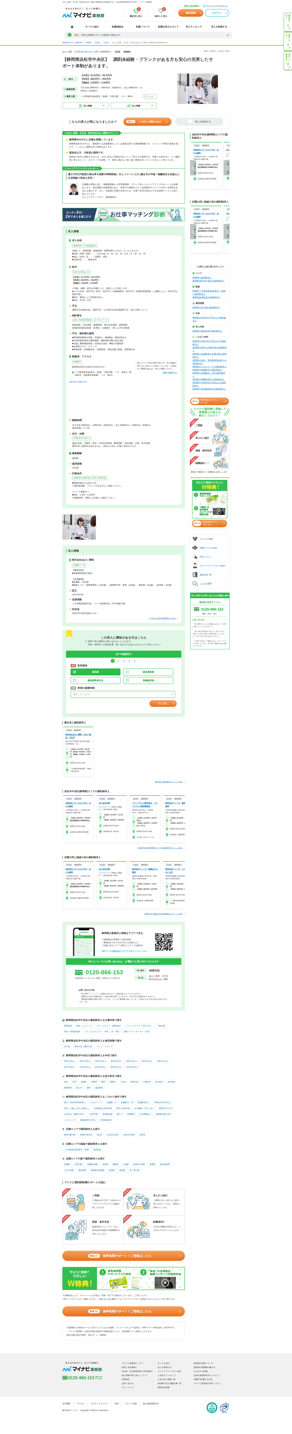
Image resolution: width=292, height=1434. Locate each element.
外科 (74, 1082)
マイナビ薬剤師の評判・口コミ (207, 1383)
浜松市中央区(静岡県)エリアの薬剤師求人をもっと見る (160, 848)
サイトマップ (128, 1387)
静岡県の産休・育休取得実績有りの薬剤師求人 (210, 362)
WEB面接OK (91, 246)
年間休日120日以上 (81, 438)
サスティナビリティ (99, 1403)
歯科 (89, 1088)
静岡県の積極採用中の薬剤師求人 (208, 379)
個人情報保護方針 (151, 1403)
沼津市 (142, 1135)
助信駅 (112, 1170)
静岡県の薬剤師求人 (202, 277)
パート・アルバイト (105, 1046)
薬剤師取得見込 (96, 680)
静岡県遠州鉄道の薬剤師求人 (206, 297)
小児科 (123, 1082)
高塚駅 (67, 1164)
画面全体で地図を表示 (78, 382)
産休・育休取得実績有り (83, 320)
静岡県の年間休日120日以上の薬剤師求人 (209, 384)
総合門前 (94, 1114)
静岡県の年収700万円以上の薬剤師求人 (209, 319)
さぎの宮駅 (69, 1170)
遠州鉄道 (97, 1149)
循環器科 (68, 1088)
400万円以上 (100, 1061)
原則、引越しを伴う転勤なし (77, 1108)
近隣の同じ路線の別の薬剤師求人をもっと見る (163, 914)
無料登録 (191, 13)
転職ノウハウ (143, 26)
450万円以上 (116, 1061)
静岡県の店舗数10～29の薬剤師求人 (209, 374)
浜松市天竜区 (129, 1135)
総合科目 (159, 1082)
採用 (117, 1403)
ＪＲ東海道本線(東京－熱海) (76, 1149)
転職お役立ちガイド (168, 26)
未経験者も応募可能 (81, 478)
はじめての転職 (200, 1371)
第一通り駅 (134, 1170)
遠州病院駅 (165, 1164)
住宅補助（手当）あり (144, 1108)
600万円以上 (162, 1061)
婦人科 (79, 1088)
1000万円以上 (132, 1067)
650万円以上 (69, 1067)
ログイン (217, 13)
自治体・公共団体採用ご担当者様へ (137, 1371)
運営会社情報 (164, 1387)
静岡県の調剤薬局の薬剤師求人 (207, 331)
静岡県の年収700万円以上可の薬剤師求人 (209, 343)
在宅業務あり (145, 1114)
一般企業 (161, 1026)
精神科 (113, 1082)
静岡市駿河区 (70, 1135)
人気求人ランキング (167, 1375)
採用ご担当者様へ (192, 6)
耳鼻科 (94, 1082)
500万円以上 (131, 1061)
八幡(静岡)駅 (92, 1164)
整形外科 (134, 1082)
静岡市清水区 (86, 1135)
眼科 (103, 1082)
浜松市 (100, 1135)
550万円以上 (147, 1061)
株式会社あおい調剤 (90, 52)
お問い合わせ (128, 1383)
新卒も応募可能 (99, 478)
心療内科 (147, 1082)
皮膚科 (84, 1082)
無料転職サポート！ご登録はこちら (121, 1255)
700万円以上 (85, 1067)
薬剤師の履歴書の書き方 (204, 1367)
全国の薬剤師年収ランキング (206, 1375)
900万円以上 (116, 1067)
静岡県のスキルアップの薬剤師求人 (210, 366)
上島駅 (126, 1164)
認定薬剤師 (148, 672)
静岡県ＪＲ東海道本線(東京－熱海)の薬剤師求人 (209, 292)
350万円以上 (85, 1061)
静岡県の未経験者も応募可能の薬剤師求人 (210, 355)
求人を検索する (219, 26)
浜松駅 (105, 1164)
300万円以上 (69, 1061)
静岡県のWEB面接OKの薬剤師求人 (209, 389)
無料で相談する (170, 372)
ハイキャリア (70, 1120)
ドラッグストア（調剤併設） (109, 1026)
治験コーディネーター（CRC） (137, 1031)
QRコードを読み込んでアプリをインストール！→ (126, 951)
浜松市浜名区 (113, 1135)
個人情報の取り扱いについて (134, 1375)
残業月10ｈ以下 (166, 1108)
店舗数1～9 (111, 1102)
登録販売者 (148, 680)
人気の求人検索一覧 (167, 1379)
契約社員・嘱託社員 (83, 1046)
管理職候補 (107, 1114)
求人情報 (87, 106)
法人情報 (136, 106)
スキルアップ (102, 320)
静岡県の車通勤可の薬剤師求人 (207, 370)
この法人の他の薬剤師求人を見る (162, 618)
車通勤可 (77, 362)
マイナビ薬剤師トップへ (132, 1363)
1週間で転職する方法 (203, 1379)
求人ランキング (194, 26)
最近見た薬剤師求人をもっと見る (169, 782)
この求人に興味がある (144, 121)
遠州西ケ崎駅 (139, 1164)
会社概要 (66, 1403)
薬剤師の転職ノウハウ (203, 1363)
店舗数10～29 (79, 565)
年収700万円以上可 (81, 272)
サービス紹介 (92, 26)
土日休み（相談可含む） (75, 1114)
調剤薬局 (68, 1026)
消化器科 (171, 1082)
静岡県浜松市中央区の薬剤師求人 (208, 281)
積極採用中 (77, 246)
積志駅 (122, 1170)
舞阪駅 (115, 1164)
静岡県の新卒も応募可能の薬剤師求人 (210, 349)
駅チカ (120, 1114)
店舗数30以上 (143, 1102)
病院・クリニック (84, 1026)
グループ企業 (131, 1403)
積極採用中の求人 (88, 1120)
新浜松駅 (82, 1170)
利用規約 (126, 1379)
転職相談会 (117, 26)
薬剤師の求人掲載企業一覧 (169, 1383)
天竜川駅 (78, 1164)
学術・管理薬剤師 (72, 1031)
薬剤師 (95, 672)
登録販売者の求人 (164, 1114)
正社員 (67, 1046)
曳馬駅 (152, 1164)
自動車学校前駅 (97, 1170)
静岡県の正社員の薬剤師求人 (206, 307)
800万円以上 (100, 1067)
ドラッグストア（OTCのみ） (140, 1026)
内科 (66, 1082)
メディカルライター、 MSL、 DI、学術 (101, 1031)
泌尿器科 (99, 1088)
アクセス (150, 96)
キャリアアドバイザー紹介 (169, 1371)
